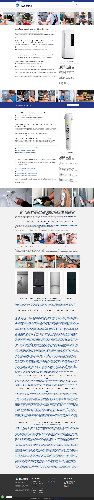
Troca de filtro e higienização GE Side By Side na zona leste (26, 175)
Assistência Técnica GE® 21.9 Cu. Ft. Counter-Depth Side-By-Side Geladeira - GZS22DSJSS (38, 397)
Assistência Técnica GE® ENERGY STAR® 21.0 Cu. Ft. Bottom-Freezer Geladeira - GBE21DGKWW (43, 385)
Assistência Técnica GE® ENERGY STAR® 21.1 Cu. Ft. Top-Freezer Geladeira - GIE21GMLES (32, 427)
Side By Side (39, 10)
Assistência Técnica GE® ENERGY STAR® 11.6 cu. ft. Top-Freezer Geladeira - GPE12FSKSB (45, 434)
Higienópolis (34, 483)
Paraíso (40, 481)
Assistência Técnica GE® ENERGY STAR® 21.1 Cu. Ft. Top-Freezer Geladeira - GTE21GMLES (38, 428)
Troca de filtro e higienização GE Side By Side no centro (25, 168)
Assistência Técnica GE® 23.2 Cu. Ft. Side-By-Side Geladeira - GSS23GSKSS (42, 411)
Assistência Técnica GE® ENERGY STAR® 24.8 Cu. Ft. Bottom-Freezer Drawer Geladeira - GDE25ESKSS (34, 380)
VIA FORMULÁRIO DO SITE (72, 105)
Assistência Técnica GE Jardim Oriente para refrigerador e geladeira (27, 147)
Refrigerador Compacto (52, 10)
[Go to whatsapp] (2, 496)
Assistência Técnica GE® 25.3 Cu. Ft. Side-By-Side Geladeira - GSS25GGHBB (43, 419)
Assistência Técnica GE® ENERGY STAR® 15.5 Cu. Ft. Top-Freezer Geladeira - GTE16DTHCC (47, 459)
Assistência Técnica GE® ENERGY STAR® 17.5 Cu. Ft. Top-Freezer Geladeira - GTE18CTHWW (39, 456)
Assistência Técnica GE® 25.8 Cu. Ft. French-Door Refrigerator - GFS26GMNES (40, 355)
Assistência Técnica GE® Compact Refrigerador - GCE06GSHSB (27, 303)
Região (64, 5)
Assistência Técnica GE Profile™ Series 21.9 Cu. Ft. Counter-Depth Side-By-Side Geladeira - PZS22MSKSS (50, 394)
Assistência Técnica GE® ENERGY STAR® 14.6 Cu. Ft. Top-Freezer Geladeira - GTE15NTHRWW (55, 454)
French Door (29, 10)
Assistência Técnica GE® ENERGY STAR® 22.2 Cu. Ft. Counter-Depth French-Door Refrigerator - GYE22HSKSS (57, 339)
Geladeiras (53, 5)
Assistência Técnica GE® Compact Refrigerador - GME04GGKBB (33, 306)
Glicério (33, 488)
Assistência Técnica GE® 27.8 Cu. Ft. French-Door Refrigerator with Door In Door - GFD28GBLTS (43, 334)
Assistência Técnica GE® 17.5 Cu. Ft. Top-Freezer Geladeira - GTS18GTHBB (57, 462)
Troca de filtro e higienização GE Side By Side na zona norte (26, 170)
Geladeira (24, 10)
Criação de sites (54, 498)
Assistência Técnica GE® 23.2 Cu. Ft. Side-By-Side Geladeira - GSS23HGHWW (40, 414)
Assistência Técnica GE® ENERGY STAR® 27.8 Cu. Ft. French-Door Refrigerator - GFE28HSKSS (44, 341)
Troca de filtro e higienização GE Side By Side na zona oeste (26, 173)
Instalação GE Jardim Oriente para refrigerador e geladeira (26, 152)
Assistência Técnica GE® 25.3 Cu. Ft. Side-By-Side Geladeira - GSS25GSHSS (40, 410)
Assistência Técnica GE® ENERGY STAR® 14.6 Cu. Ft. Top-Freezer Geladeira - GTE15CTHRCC (43, 465)
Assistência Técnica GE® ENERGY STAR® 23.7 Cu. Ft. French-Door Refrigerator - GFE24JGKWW (53, 360)
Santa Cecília (41, 492)
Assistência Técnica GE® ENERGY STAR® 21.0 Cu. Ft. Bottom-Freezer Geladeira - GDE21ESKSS (46, 381)
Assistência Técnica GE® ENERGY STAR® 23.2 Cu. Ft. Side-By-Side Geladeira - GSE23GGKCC (39, 413)
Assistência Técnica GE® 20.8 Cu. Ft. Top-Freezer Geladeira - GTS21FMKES (42, 435)
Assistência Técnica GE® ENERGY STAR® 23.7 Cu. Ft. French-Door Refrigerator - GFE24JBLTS (53, 351)
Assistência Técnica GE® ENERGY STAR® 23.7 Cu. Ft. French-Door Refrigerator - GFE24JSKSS (53, 356)
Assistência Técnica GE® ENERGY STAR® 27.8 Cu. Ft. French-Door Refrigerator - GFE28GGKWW (49, 346)
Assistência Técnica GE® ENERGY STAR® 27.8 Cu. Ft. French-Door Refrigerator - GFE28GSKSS (39, 345)
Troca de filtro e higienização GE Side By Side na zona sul (26, 171)
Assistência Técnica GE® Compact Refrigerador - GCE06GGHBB (51, 303)
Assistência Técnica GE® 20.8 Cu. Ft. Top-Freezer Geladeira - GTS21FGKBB (35, 441)
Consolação (34, 481)
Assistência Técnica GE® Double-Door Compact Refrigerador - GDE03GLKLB (41, 304)
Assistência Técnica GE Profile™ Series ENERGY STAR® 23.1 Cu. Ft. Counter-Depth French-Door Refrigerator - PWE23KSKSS (49, 349)
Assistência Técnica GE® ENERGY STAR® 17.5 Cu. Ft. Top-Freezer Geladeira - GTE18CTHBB (47, 457)
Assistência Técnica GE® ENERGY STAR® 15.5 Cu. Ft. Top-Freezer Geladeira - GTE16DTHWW (48, 460)
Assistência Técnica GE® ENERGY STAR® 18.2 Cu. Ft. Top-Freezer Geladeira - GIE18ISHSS (38, 433)
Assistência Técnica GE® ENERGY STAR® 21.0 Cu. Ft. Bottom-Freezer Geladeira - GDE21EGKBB (57, 382)
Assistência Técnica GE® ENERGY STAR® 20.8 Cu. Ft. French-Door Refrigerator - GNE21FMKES (39, 372)
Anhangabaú (41, 483)
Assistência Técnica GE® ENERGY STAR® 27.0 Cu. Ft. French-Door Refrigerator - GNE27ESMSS (54, 367)
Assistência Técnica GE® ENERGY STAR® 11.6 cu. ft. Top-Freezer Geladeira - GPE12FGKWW (32, 440)
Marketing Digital (61, 498)
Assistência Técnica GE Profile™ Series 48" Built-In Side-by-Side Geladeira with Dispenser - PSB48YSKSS (34, 393)
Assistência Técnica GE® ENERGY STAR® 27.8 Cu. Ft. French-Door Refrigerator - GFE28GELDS (58, 343)
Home (48, 5)
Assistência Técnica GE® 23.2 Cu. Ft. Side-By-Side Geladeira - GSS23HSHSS (64, 405)
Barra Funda (41, 488)
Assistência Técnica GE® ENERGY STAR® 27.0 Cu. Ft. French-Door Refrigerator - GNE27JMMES (39, 362)
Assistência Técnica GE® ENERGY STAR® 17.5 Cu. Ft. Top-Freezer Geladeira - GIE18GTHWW (46, 446)
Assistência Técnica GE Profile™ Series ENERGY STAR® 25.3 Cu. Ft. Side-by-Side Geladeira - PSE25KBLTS (52, 399)
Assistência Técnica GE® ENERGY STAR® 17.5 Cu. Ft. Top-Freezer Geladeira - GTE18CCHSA (38, 451)
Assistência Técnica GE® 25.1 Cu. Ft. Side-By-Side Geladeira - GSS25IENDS (41, 403)
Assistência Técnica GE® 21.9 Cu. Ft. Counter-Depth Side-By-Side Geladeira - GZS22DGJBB (44, 398)
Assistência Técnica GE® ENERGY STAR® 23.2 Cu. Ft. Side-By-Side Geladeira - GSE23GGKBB (38, 409)
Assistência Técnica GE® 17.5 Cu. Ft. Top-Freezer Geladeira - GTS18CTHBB (29, 462)
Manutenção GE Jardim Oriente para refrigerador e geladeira (26, 148)
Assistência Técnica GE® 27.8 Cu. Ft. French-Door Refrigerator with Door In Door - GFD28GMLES (45, 338)
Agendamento (71, 5)
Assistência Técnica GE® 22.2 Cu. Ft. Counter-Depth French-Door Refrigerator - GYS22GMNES (32, 344)
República (40, 485)
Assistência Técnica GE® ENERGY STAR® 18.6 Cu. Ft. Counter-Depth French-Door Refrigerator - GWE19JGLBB (42, 370)
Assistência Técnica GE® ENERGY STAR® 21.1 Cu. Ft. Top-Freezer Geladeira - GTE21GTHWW (54, 430)
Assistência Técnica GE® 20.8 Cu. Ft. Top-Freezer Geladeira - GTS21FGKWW (35, 443)
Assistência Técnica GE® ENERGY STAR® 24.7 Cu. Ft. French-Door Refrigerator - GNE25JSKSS (39, 366)
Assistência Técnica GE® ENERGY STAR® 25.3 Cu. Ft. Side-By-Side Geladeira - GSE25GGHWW (48, 416)
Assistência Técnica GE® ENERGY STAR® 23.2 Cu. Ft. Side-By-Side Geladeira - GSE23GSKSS (33, 408)
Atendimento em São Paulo (20, 1)
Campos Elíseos (41, 490)
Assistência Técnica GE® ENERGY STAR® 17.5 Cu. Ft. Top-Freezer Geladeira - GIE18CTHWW (38, 450)
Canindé (33, 492)
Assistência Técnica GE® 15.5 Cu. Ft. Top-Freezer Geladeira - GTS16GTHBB (49, 466)
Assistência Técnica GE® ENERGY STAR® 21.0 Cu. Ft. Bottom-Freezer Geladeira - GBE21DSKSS (33, 384)
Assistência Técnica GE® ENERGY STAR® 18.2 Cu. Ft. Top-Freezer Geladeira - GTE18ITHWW (51, 438)
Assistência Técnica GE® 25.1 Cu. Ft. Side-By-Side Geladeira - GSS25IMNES (29, 406)
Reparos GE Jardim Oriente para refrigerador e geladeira (25, 150)
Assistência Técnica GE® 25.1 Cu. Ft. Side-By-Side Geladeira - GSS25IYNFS (35, 405)
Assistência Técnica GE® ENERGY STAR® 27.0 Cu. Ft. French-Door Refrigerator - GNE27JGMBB (49, 363)
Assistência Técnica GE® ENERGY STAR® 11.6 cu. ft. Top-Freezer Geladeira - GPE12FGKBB (57, 439)
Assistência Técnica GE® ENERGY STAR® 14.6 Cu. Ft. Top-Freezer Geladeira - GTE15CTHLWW (58, 461)
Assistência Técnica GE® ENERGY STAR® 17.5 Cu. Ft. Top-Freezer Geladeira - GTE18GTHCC (45, 452)
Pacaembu (34, 485)
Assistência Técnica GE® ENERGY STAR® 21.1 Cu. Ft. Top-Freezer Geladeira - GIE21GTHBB (45, 429)
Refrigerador (20, 10)
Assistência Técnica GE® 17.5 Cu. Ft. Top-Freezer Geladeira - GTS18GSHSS (42, 445)
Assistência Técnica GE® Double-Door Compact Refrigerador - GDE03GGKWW (35, 305)
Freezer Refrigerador (45, 10)
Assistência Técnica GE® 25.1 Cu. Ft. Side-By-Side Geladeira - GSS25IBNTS (41, 404)
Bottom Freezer (34, 10)
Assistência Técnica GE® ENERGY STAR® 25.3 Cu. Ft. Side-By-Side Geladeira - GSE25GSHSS (61, 406)
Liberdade (34, 490)
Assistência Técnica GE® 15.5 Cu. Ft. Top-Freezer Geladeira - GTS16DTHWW (43, 467)
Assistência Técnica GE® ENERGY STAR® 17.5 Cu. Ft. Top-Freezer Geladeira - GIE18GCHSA (39, 444)
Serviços (59, 5)
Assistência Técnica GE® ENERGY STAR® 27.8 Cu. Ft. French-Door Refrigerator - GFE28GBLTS (32, 340)
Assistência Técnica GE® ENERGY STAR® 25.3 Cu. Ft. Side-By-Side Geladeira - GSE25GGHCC (38, 415)
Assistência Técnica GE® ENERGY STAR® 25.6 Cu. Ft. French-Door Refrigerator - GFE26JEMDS (39, 354)
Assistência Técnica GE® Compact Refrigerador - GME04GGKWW (58, 306)
